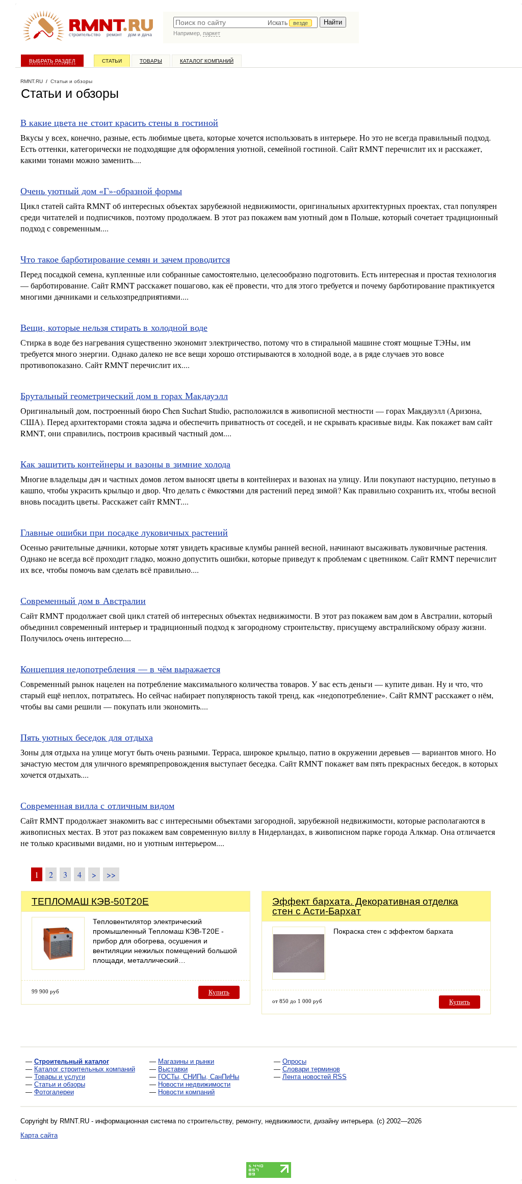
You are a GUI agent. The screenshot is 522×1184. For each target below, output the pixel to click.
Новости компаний (186, 1092)
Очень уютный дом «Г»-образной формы (101, 191)
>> (111, 874)
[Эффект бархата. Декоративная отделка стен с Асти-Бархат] (299, 977)
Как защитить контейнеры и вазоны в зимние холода (125, 464)
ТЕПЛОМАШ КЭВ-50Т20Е (90, 901)
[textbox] (245, 22)
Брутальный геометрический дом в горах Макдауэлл (124, 395)
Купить (218, 992)
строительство (84, 34)
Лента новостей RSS (314, 1077)
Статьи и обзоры (59, 1084)
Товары (151, 61)
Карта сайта (39, 1135)
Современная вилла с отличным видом (97, 805)
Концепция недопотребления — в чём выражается (120, 669)
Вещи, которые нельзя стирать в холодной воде (113, 327)
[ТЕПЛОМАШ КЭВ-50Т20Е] (58, 967)
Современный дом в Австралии (83, 600)
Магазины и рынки (186, 1061)
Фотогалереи (54, 1092)
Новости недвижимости (194, 1084)
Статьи (112, 61)
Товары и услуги (59, 1077)
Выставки (173, 1069)
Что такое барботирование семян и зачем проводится (125, 259)
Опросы (294, 1061)
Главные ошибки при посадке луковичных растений (124, 532)
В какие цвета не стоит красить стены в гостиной (119, 122)
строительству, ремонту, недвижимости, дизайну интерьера (280, 1121)
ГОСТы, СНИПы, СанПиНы (198, 1077)
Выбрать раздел (52, 61)
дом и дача (140, 34)
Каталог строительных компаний (84, 1069)
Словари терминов (311, 1069)
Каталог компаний (206, 61)
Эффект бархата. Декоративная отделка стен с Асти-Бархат (365, 906)
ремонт (114, 34)
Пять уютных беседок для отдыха (86, 737)
